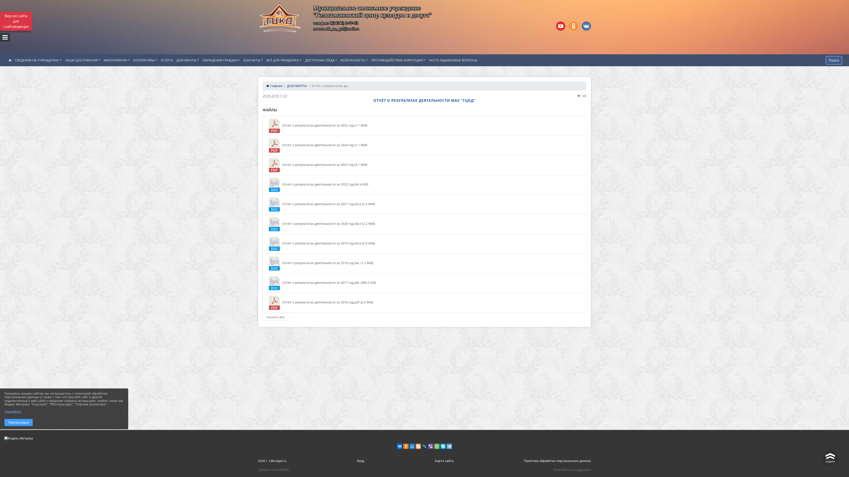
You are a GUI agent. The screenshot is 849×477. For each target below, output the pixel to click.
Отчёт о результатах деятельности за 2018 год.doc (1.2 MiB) (327, 263)
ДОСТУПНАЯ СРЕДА (320, 60)
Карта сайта (444, 461)
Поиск (834, 60)
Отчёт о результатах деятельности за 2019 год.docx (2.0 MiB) (328, 243)
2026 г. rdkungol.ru (272, 461)
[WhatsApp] (437, 446)
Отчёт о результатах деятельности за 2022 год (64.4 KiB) (324, 184)
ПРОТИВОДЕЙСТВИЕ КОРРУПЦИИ (397, 60)
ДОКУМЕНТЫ (186, 60)
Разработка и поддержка (572, 470)
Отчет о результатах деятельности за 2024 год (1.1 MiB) (324, 145)
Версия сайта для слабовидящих (16, 21)
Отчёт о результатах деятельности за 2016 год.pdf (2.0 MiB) (327, 302)
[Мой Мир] (412, 446)
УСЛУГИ (167, 60)
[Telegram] (449, 446)
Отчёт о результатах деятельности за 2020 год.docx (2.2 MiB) (328, 223)
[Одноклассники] (406, 446)
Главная (275, 86)
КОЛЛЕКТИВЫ (144, 60)
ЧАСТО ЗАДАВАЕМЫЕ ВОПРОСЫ (453, 60)
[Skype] (443, 446)
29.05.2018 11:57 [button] (275, 96)
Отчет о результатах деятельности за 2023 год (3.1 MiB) (324, 165)
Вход (360, 461)
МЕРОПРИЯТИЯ (115, 60)
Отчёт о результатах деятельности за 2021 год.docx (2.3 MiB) (328, 204)
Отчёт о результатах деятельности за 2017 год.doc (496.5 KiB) (328, 282)
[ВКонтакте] (399, 446)
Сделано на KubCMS (273, 470)
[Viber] (430, 446)
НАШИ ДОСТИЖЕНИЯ (81, 60)
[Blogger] (418, 446)
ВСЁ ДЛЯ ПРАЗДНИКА (282, 60)
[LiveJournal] (424, 446)
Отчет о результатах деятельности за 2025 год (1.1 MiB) (324, 125)
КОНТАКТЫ (251, 60)
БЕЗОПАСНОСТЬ (352, 60)
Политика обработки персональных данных (557, 461)
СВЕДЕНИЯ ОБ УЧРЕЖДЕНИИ (37, 60)
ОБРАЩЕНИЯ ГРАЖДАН (220, 60)
